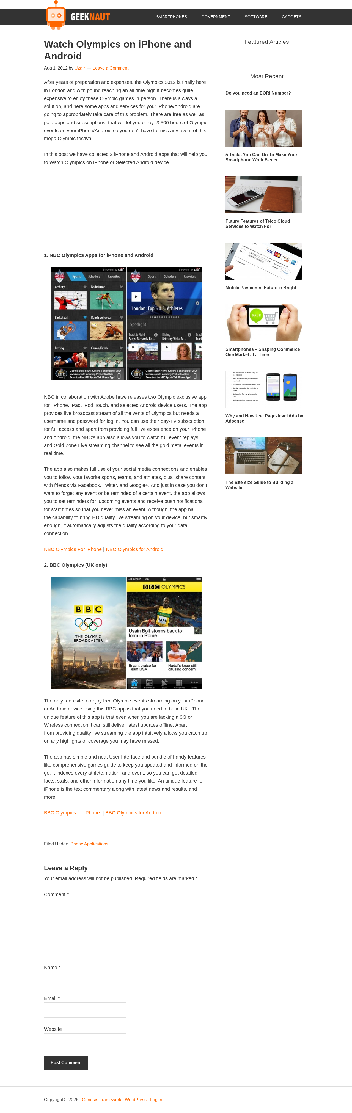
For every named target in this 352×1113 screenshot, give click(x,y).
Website (53, 1029)
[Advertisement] (126, 212)
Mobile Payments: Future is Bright (261, 287)
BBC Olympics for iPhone (72, 813)
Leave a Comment (110, 68)
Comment (56, 894)
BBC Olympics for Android (134, 813)
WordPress (136, 1099)
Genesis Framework (101, 1099)
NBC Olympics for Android (134, 549)
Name (52, 967)
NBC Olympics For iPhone (73, 549)
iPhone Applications (88, 844)
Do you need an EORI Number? (258, 93)
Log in (156, 1099)
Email (52, 998)
